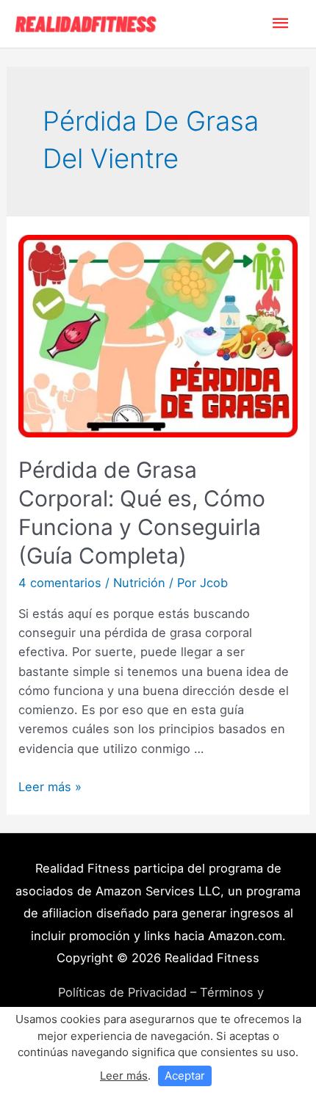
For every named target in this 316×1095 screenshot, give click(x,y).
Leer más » (50, 786)
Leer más (124, 1076)
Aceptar (185, 1076)
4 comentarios (59, 582)
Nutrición (139, 582)
